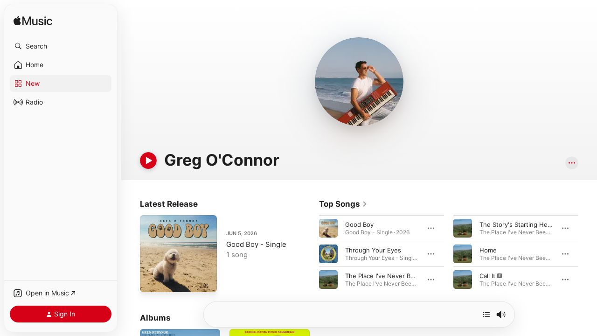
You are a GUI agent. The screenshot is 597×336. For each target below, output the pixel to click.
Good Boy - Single (256, 244)
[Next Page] (587, 254)
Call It (487, 276)
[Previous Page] (309, 254)
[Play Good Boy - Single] (152, 280)
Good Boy (359, 224)
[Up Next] (486, 314)
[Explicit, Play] (462, 279)
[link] (343, 204)
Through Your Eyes (373, 250)
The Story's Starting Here (516, 224)
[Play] (148, 160)
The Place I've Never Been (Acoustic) (399, 276)
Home (488, 250)
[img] (33, 21)
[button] (60, 46)
